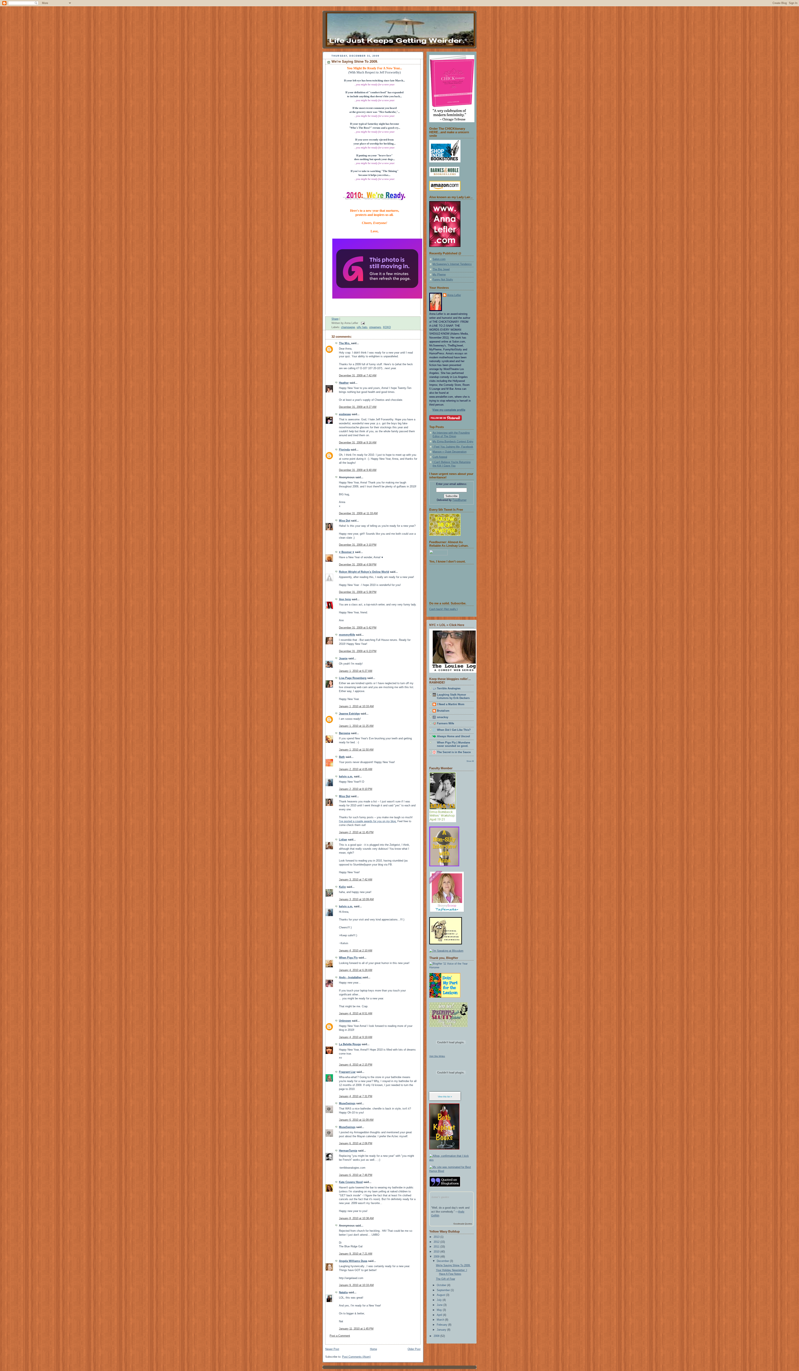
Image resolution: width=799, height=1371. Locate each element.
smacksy (442, 717)
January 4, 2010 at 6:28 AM (355, 970)
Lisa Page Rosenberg (352, 678)
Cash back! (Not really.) (443, 609)
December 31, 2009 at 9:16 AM (357, 442)
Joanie (343, 658)
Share (335, 319)
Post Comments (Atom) (356, 1356)
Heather (344, 382)
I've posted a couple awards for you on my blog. (368, 821)
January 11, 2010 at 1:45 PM (356, 1328)
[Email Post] (362, 323)
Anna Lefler (454, 295)
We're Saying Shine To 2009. (354, 62)
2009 (437, 1256)
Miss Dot (344, 520)
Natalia (343, 1292)
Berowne (344, 733)
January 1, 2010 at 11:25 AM (356, 726)
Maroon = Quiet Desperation (449, 451)
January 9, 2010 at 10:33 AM (356, 1285)
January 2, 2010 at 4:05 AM (355, 769)
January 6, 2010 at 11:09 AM (356, 1119)
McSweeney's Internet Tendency (452, 264)
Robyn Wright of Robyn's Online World (364, 571)
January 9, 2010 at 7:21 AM (355, 1253)
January (442, 1329)
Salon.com (439, 259)
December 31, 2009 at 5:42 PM (357, 627)
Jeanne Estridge (349, 713)
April (440, 1315)
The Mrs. (345, 343)
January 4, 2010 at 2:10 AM (355, 950)
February (442, 1324)
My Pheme (439, 274)
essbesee (345, 414)
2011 (437, 1246)
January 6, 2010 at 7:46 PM (355, 1175)
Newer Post (332, 1349)
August (441, 1295)
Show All (470, 761)
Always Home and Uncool (453, 736)
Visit (437, 1056)
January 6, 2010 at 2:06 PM (355, 1143)
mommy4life (347, 634)
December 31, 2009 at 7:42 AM (357, 375)
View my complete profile (448, 409)
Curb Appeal (440, 457)
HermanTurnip (348, 1150)
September (444, 1290)
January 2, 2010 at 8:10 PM (355, 789)
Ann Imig (345, 599)
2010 (437, 1251)
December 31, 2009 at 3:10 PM (357, 544)
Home (373, 1349)
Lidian (343, 839)
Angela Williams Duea (353, 1261)
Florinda (344, 449)
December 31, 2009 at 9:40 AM (357, 470)
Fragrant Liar (347, 1072)
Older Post (414, 1349)
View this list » (445, 1096)
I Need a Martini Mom (450, 704)
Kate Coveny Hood (351, 1182)
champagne (348, 327)
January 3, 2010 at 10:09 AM (356, 899)
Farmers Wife (445, 723)
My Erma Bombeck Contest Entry (453, 441)
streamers (375, 327)
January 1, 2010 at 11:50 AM (356, 749)
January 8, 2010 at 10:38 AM (356, 1218)
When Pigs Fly (348, 957)
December (443, 1261)
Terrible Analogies (448, 688)
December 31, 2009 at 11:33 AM (358, 513)
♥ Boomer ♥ (346, 552)
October (442, 1285)
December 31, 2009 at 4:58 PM (357, 564)
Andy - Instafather (350, 977)
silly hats (362, 327)
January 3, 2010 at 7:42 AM (355, 879)
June (440, 1305)
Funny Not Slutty (443, 279)
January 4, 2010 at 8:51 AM (355, 1013)
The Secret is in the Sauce (454, 752)
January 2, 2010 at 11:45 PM (356, 832)
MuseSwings (347, 1103)
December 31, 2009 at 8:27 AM (357, 407)
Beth (342, 757)
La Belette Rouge (350, 1044)
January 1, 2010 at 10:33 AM (356, 706)
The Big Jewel (441, 269)
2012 (437, 1241)
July (440, 1300)
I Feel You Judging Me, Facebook (453, 446)
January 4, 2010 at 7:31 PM (355, 1096)
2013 (437, 1236)
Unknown (345, 1020)
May (440, 1310)
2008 (437, 1336)
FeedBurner (459, 500)
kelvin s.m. (346, 776)
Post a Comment (340, 1335)
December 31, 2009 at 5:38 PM (357, 592)
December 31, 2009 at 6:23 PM (357, 651)
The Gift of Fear (445, 1279)
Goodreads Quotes (462, 1224)
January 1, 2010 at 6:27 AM (355, 671)
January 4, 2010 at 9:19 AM (355, 1037)
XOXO (387, 327)
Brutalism (443, 710)
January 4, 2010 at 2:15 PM (355, 1064)
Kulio (342, 886)
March (441, 1319)
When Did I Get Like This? (454, 729)
